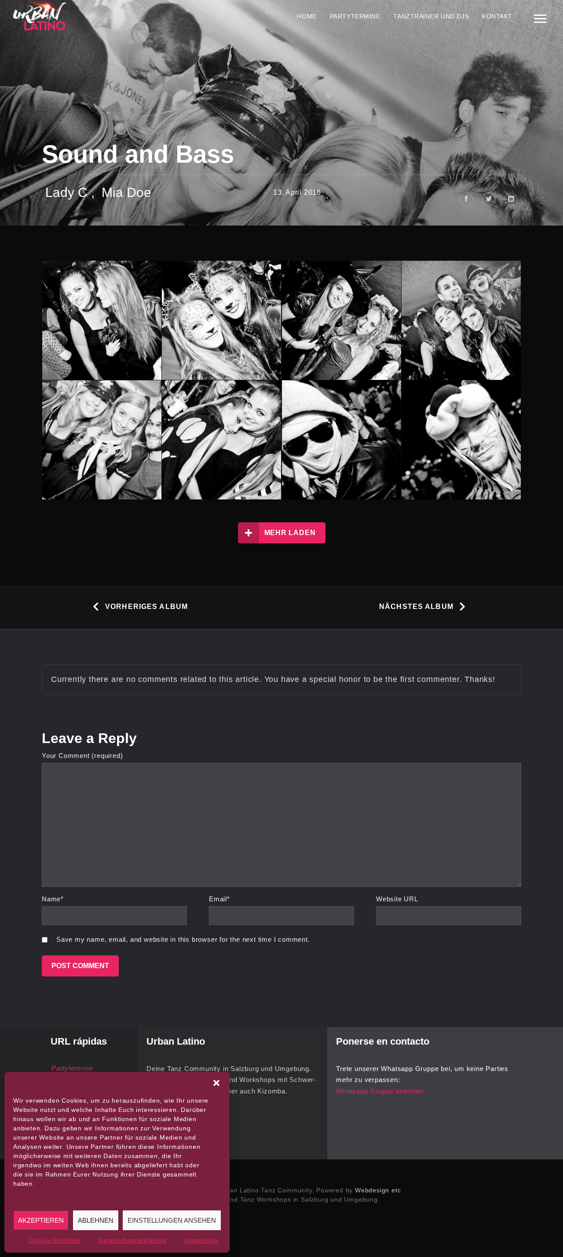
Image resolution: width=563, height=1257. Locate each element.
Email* (219, 899)
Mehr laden (290, 532)
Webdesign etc (378, 1190)
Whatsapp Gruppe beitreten (380, 1091)
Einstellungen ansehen (172, 1220)
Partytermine (355, 16)
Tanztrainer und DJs (431, 16)
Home (306, 16)
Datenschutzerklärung (133, 1240)
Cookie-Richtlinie (55, 1240)
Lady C (66, 192)
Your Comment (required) (82, 755)
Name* (53, 899)
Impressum (201, 1240)
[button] (216, 1082)
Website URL (397, 899)
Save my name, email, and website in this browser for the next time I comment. (183, 939)
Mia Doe (126, 192)
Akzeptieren (41, 1220)
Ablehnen (95, 1220)
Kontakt (497, 16)
